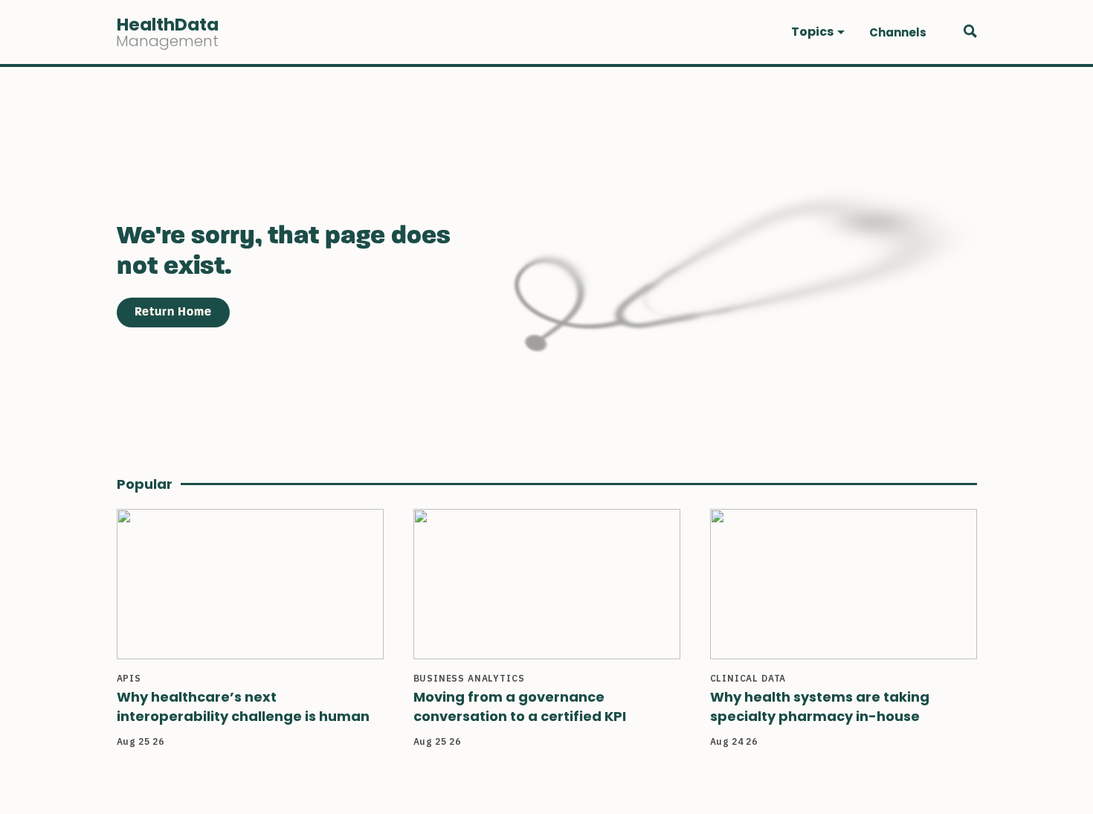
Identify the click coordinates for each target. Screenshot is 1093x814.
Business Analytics (469, 678)
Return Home (173, 312)
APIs (129, 678)
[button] (817, 32)
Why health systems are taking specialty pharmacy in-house (819, 706)
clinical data (748, 678)
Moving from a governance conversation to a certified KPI (519, 706)
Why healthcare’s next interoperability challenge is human (243, 706)
